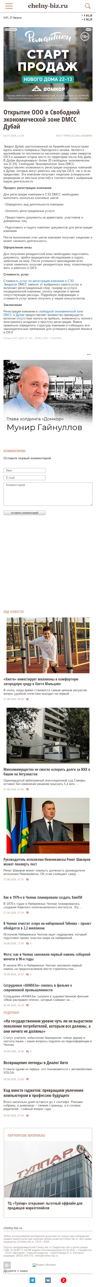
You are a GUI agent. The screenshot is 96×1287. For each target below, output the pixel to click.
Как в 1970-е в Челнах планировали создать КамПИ (42, 897)
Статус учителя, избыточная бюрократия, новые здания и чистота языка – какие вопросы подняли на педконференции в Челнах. (47, 1041)
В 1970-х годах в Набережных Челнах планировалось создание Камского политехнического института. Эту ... (42, 905)
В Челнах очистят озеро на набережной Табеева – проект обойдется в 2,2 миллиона (47, 926)
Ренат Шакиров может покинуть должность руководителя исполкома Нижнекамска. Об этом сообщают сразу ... (44, 872)
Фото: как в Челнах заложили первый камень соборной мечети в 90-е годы (46, 957)
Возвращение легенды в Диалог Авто (35, 1062)
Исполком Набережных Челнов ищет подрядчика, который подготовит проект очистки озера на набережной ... (44, 936)
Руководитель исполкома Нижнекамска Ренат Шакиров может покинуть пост (46, 862)
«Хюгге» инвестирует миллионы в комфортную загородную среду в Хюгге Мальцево (40, 681)
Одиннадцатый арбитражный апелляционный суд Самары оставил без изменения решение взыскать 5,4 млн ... (44, 782)
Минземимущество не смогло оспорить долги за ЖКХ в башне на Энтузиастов (46, 772)
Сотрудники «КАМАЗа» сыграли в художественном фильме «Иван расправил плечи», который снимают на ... (46, 998)
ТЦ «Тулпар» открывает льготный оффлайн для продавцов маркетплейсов (45, 1205)
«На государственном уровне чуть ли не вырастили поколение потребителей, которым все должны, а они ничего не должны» (48, 1026)
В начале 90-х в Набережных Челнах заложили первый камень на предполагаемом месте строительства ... (42, 967)
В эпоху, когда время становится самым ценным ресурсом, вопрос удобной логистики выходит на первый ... (45, 691)
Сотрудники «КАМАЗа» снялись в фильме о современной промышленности (37, 987)
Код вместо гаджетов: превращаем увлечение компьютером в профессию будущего (43, 1092)
